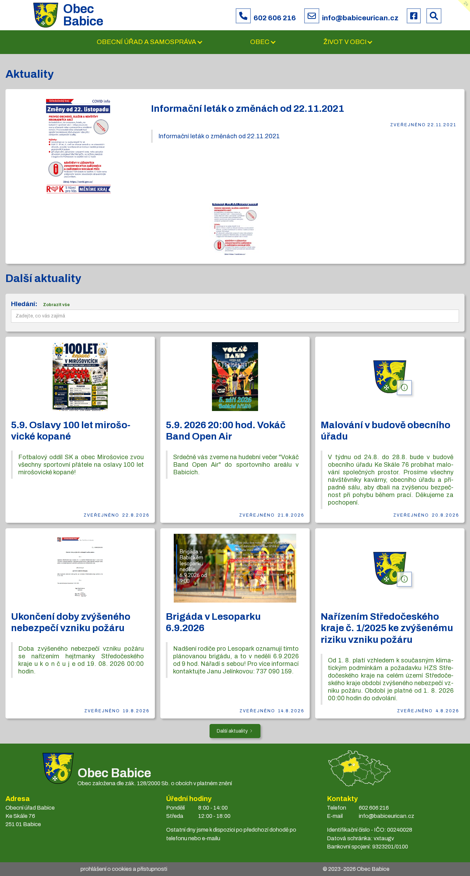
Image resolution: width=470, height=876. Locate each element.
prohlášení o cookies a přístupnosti (124, 869)
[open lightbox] (78, 146)
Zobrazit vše (56, 304)
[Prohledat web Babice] (433, 15)
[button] (150, 42)
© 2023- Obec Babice (356, 869)
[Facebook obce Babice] (414, 15)
